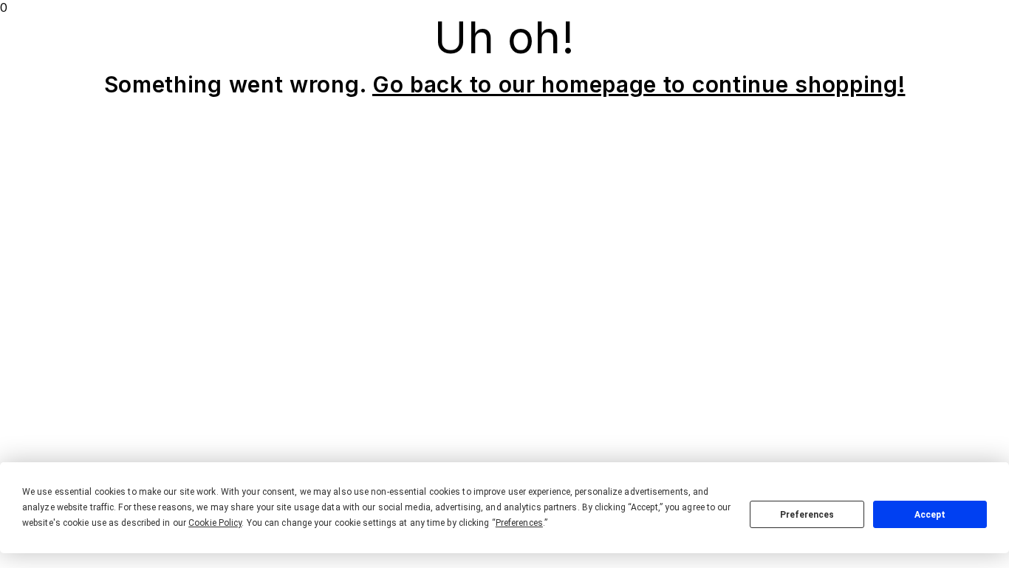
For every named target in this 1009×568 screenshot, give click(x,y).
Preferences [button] (519, 523)
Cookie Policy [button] (215, 523)
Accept (929, 515)
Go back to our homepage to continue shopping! (639, 84)
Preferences (807, 515)
